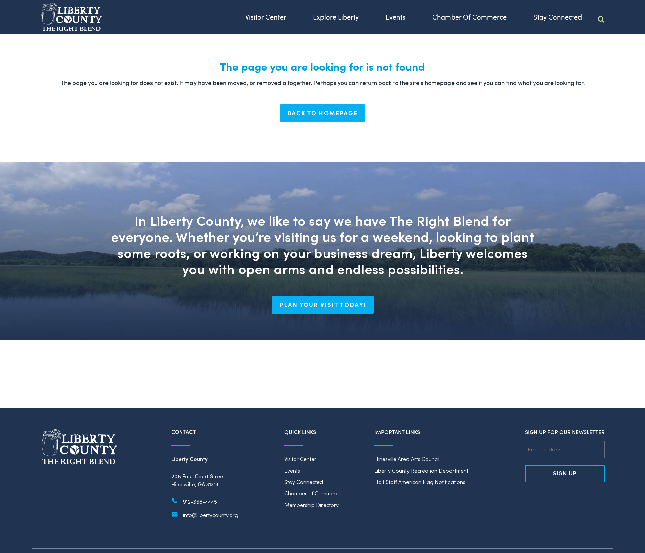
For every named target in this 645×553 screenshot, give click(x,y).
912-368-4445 (200, 501)
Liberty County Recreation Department (421, 470)
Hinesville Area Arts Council (406, 459)
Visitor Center (300, 459)
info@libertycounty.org (210, 514)
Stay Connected (303, 481)
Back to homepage (322, 113)
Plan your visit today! (322, 305)
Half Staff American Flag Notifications (419, 481)
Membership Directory (311, 504)
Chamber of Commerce (312, 493)
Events (292, 470)
